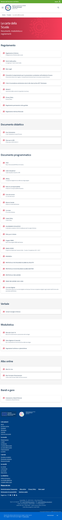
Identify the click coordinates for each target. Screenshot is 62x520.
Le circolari (3, 471)
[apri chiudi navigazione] (3, 8)
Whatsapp (3, 430)
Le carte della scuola (6, 448)
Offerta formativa (5, 478)
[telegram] (14, 495)
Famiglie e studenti (6, 457)
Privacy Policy (32, 489)
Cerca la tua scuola (6, 434)
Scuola (9, 15)
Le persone (4, 444)
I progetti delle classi (6, 482)
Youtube (3, 432)
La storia (3, 451)
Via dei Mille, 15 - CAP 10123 (26, 500)
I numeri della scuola (6, 446)
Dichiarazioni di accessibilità (8, 492)
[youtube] (10, 495)
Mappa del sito (5, 485)
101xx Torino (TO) (38, 500)
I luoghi (3, 442)
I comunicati (4, 469)
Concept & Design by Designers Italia (50, 512)
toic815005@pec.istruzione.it (45, 502)
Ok (57, 515)
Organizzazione (5, 450)
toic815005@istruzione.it (28, 502)
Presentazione (4, 440)
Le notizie (3, 467)
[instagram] (12, 495)
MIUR (2, 424)
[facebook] (8, 495)
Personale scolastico (6, 459)
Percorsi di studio (5, 461)
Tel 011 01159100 (14, 502)
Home (3, 15)
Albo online (4, 473)
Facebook (3, 428)
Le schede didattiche (6, 480)
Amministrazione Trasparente (9, 489)
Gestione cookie (23, 492)
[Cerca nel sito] (58, 8)
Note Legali (41, 489)
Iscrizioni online (5, 426)
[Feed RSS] (16, 495)
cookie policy (26, 516)
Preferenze (50, 515)
